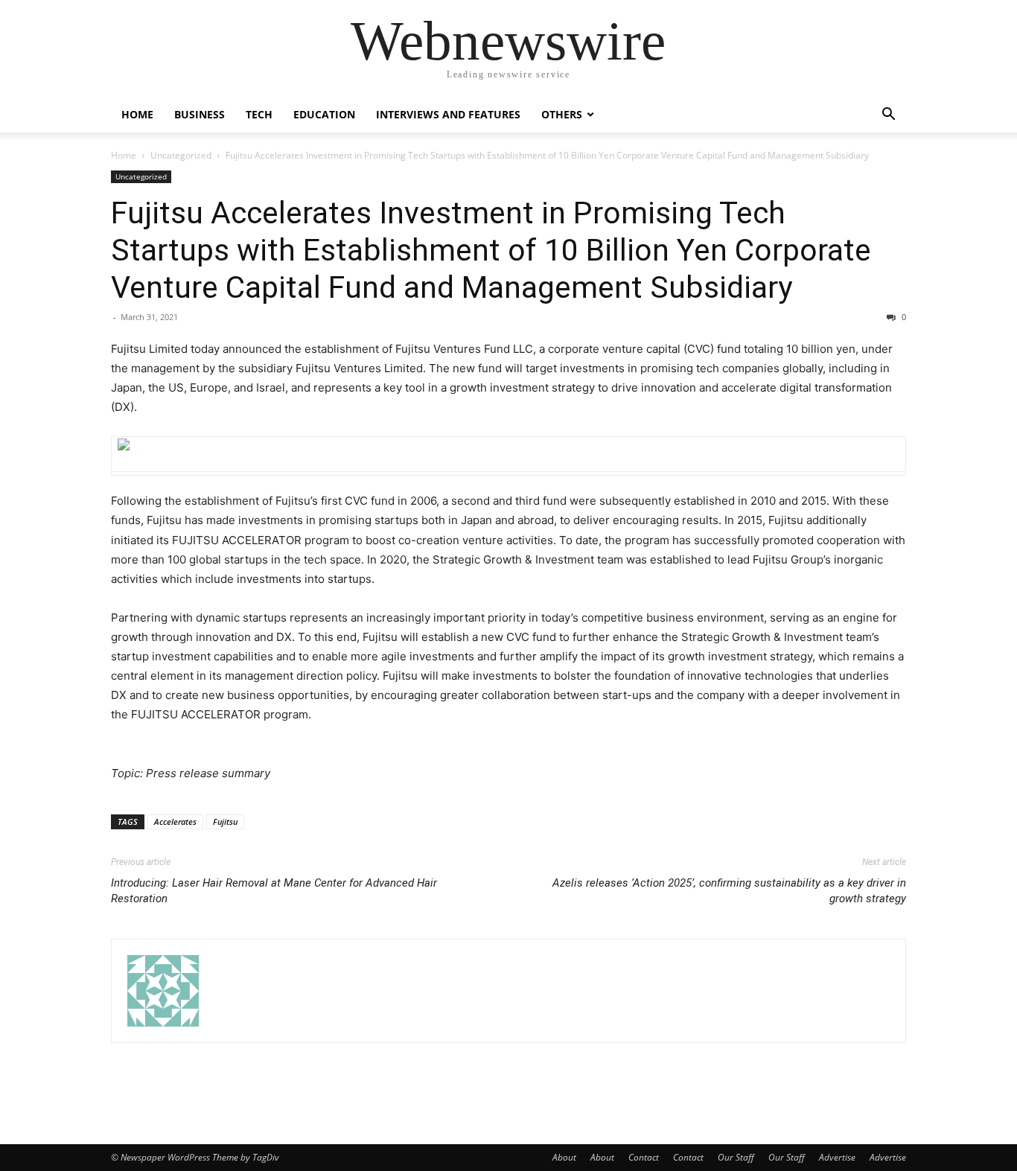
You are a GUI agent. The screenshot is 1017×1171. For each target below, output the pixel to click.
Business (199, 114)
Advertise (837, 1157)
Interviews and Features (448, 114)
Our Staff (736, 1157)
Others (561, 114)
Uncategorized (180, 155)
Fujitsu (225, 821)
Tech (259, 114)
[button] (888, 116)
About (564, 1157)
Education (324, 114)
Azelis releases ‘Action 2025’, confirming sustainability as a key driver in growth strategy (729, 890)
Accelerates (175, 821)
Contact (643, 1157)
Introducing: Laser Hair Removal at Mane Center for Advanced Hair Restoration (274, 890)
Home (137, 114)
